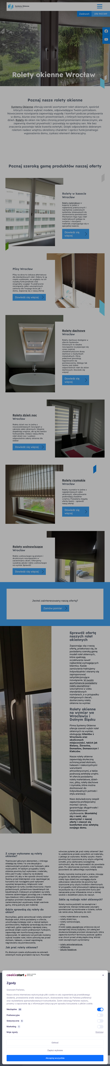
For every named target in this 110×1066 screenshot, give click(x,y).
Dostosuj (99, 1032)
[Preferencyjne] (100, 1015)
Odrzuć (55, 1042)
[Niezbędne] (100, 1009)
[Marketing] (100, 1026)
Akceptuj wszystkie (55, 1058)
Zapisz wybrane (55, 1050)
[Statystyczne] (100, 1021)
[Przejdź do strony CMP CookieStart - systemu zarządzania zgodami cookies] (21, 974)
